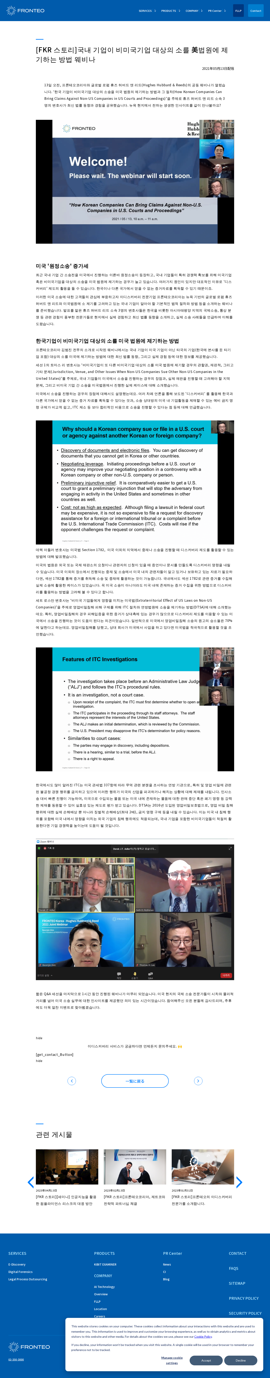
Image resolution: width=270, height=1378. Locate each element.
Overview (101, 1294)
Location (100, 1309)
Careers (99, 1316)
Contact (255, 11)
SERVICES (17, 1253)
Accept (206, 1360)
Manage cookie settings (172, 1360)
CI (164, 1272)
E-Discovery (17, 1264)
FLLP (238, 11)
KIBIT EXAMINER (105, 1264)
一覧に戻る (135, 1081)
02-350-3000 (16, 1359)
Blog (166, 1279)
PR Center (172, 1253)
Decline (241, 1360)
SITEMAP (237, 1283)
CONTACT (238, 1253)
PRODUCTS (104, 1253)
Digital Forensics (20, 1272)
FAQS (233, 1268)
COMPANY (103, 1275)
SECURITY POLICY (245, 1313)
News (167, 1264)
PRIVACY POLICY (244, 1298)
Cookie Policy (203, 1336)
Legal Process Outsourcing (27, 1279)
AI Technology (104, 1287)
